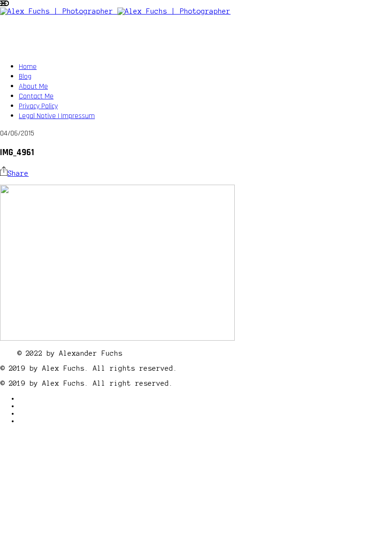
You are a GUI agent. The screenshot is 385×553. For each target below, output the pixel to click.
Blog (25, 77)
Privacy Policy (38, 106)
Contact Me (36, 96)
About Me (33, 86)
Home (28, 67)
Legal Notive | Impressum (57, 116)
